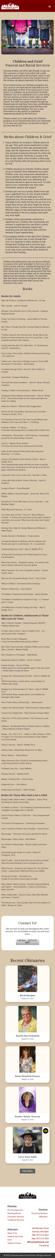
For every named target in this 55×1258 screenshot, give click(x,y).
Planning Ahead (14, 1213)
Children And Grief (15, 1236)
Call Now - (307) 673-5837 (27, 941)
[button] (50, 7)
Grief (9, 1240)
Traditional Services (15, 1220)
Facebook (44, 1245)
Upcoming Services (39, 1213)
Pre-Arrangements (15, 1210)
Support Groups (14, 1243)
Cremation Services (15, 1217)
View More (27, 1171)
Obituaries (43, 1217)
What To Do (12, 1233)
